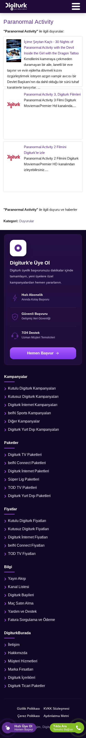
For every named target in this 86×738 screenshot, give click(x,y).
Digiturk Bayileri (21, 595)
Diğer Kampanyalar (24, 421)
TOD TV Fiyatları (22, 554)
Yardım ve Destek (22, 611)
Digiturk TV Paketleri (25, 455)
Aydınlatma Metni (56, 716)
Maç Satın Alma (20, 603)
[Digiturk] (16, 6)
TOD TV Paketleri (22, 487)
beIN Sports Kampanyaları (29, 413)
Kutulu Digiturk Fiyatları (27, 521)
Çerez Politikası (28, 716)
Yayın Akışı (17, 578)
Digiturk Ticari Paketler (26, 686)
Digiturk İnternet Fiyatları (28, 537)
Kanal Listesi (18, 587)
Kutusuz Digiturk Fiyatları (28, 529)
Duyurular (26, 221)
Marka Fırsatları (20, 669)
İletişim (13, 645)
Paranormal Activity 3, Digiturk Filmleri (52, 94)
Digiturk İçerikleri (21, 677)
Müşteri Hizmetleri (22, 661)
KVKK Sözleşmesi (56, 708)
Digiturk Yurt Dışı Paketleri (29, 496)
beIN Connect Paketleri (27, 463)
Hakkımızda (17, 653)
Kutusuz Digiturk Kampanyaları (33, 396)
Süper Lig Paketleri (23, 479)
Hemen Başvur (40, 353)
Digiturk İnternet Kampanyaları (32, 405)
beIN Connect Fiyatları (26, 545)
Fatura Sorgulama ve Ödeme (31, 620)
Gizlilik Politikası (28, 708)
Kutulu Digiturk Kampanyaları (32, 388)
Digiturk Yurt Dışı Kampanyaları (33, 429)
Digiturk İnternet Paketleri (28, 471)
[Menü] (76, 6)
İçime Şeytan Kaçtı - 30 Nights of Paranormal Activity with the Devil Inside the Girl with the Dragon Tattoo (51, 47)
